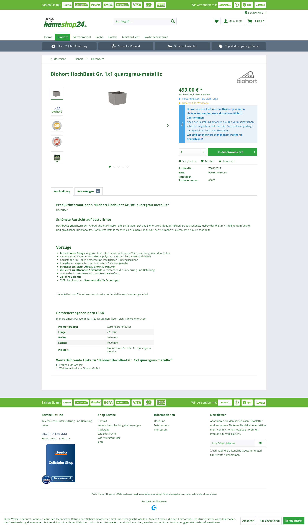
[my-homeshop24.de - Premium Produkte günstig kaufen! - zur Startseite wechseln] (70, 23)
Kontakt (102, 421)
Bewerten (228, 161)
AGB (100, 442)
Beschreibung (61, 191)
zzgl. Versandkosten (200, 94)
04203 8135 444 (54, 434)
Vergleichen (189, 161)
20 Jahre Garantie (70, 276)
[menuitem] (145, 21)
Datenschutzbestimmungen (245, 450)
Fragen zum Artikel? (71, 364)
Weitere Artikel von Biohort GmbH (79, 368)
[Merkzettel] (216, 21)
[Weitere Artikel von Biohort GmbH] (247, 77)
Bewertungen (88, 191)
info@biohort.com (135, 318)
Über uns (159, 421)
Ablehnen (248, 520)
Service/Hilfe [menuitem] (255, 12)
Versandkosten (146, 493)
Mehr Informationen (208, 522)
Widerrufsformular (109, 438)
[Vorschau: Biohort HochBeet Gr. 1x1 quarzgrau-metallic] (57, 93)
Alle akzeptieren (270, 520)
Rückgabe (103, 429)
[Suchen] (173, 21)
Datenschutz (161, 425)
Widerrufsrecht (107, 433)
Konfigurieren (293, 520)
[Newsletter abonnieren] (260, 443)
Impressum (161, 429)
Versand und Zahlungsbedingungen (119, 425)
